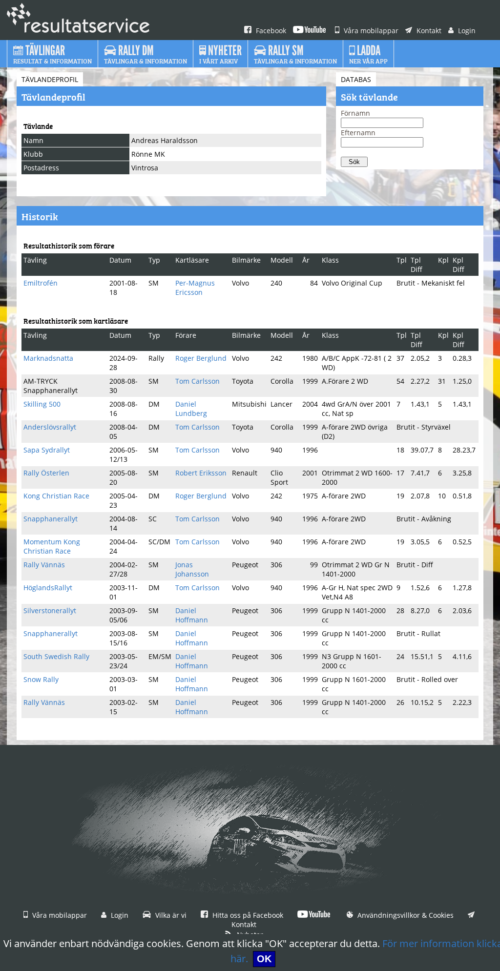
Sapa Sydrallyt (46, 450)
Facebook (270, 30)
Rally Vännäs (44, 564)
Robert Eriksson (201, 472)
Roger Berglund (201, 358)
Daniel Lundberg (191, 408)
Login (466, 30)
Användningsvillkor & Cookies (404, 915)
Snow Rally (41, 679)
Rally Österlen (46, 472)
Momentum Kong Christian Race (51, 546)
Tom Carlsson (197, 381)
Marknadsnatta (48, 358)
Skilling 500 (42, 404)
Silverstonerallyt (49, 610)
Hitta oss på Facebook (246, 915)
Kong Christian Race (56, 495)
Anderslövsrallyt (49, 427)
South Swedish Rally (56, 656)
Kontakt (428, 30)
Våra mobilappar (370, 30)
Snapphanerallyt (50, 518)
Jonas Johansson (192, 569)
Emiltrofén (40, 283)
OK (264, 958)
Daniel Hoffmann (191, 615)
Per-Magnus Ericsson (195, 287)
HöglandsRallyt (47, 587)
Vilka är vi (170, 915)
